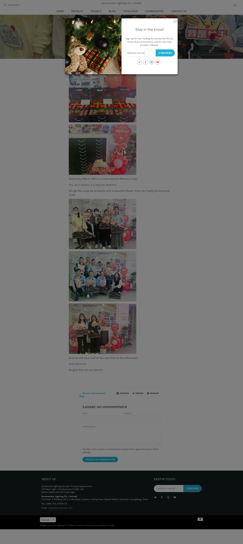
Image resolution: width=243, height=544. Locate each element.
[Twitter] (139, 62)
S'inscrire (165, 52)
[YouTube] (157, 62)
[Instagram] (151, 62)
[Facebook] (145, 62)
